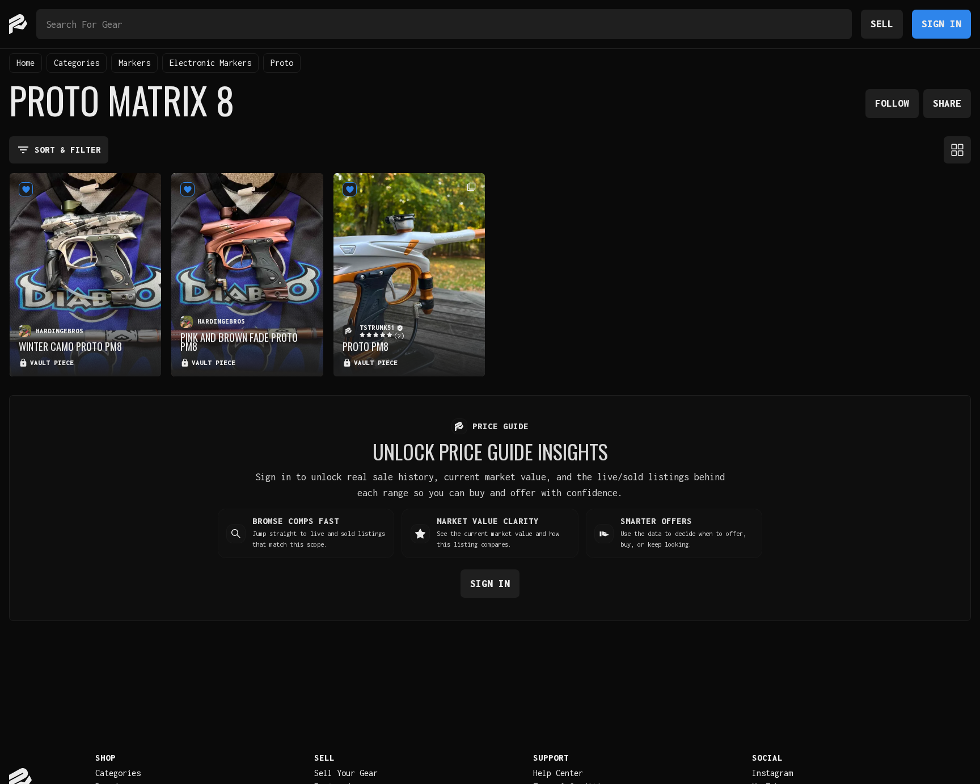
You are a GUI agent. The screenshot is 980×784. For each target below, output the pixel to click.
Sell (882, 23)
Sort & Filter (68, 149)
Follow (892, 103)
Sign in (490, 583)
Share (947, 103)
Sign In (941, 23)
